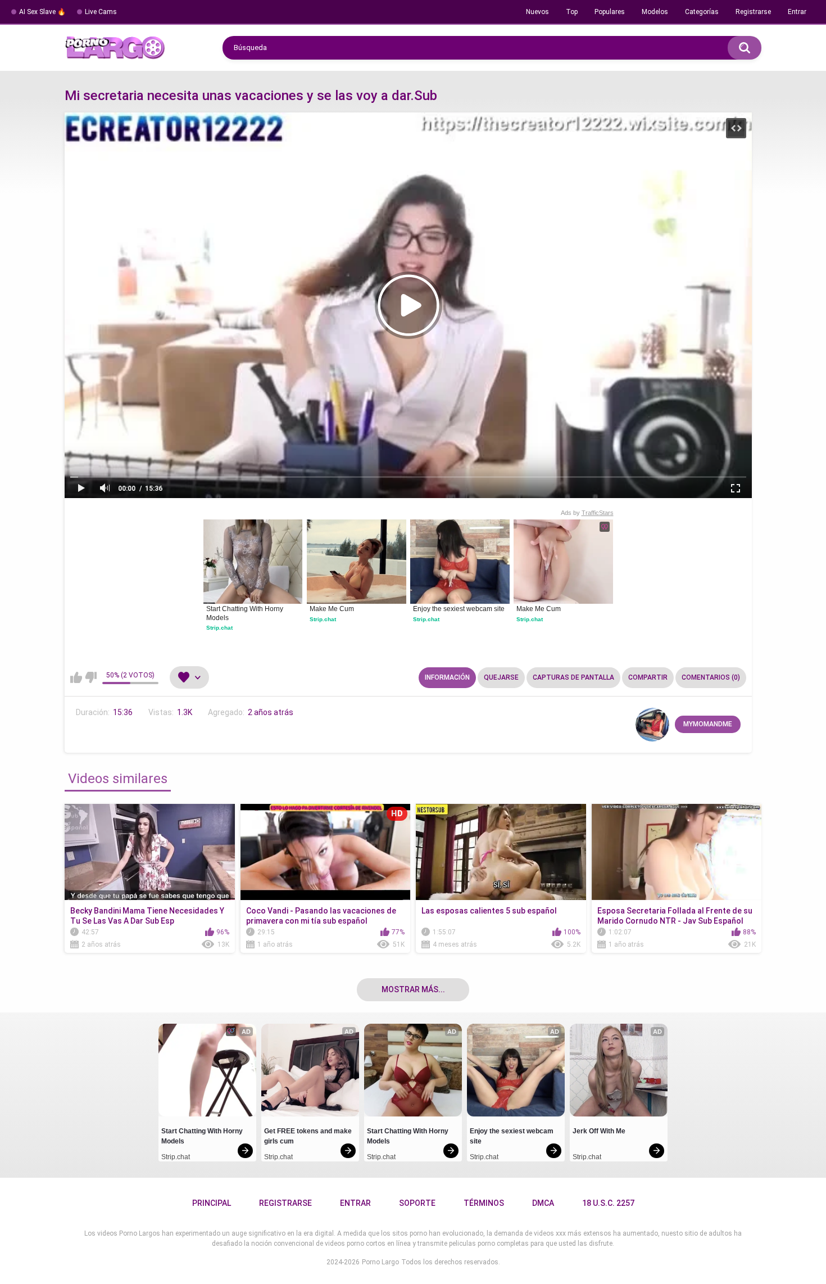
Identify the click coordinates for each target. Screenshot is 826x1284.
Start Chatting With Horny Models (245, 613)
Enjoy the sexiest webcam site (459, 609)
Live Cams (101, 12)
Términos (484, 1203)
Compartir (648, 677)
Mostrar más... (413, 989)
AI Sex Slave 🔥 (42, 12)
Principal (211, 1203)
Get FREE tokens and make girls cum (308, 1136)
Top (572, 12)
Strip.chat (219, 628)
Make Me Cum (332, 609)
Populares (609, 12)
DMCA (543, 1203)
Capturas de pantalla (573, 677)
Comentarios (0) (711, 677)
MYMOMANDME (707, 724)
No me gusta (91, 677)
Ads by (587, 512)
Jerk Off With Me (599, 1131)
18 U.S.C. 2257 (608, 1203)
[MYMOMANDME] (652, 725)
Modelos (655, 12)
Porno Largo (380, 1262)
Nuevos (537, 12)
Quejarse (501, 677)
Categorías (702, 12)
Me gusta (76, 677)
